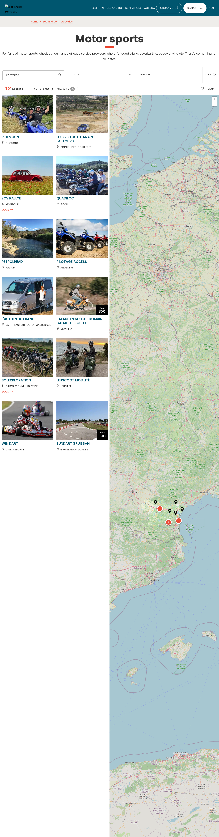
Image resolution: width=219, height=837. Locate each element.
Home (34, 21)
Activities (67, 21)
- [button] (215, 104)
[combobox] (102, 75)
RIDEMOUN (10, 137)
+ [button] (215, 99)
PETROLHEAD (12, 261)
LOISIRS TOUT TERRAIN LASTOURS (74, 139)
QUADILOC (65, 198)
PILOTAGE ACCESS (71, 261)
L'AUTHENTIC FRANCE (19, 319)
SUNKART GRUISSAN (73, 443)
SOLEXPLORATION (16, 380)
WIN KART (10, 443)
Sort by (42, 89)
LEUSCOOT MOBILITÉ (73, 380)
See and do (50, 21)
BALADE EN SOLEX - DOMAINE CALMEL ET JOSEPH (80, 321)
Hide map (210, 89)
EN (212, 8)
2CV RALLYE (11, 198)
